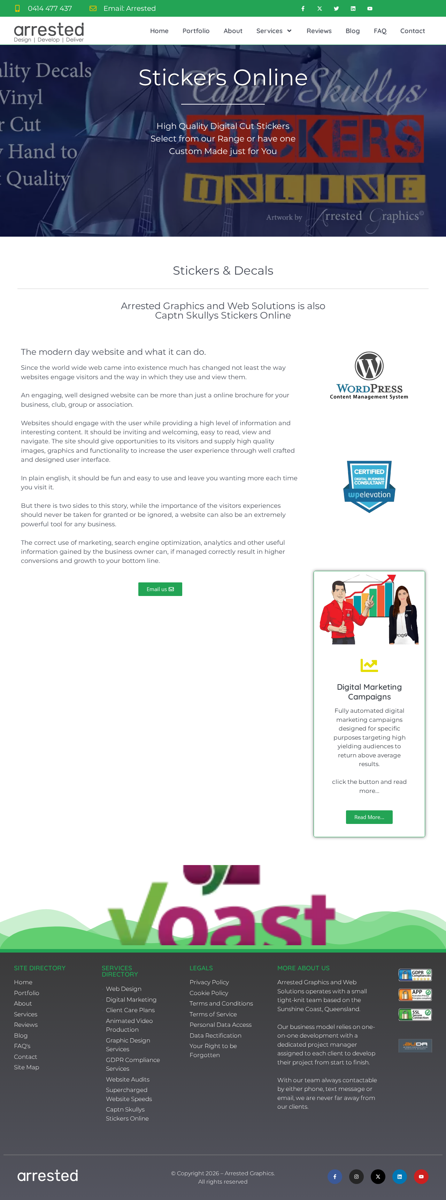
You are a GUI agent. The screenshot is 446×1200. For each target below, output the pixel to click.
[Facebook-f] (302, 8)
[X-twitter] (319, 8)
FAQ (380, 30)
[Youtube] (369, 8)
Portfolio (196, 30)
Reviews (319, 30)
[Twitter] (336, 8)
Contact (412, 30)
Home (159, 30)
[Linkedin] (353, 8)
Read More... (369, 816)
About (233, 30)
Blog (353, 30)
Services (269, 30)
